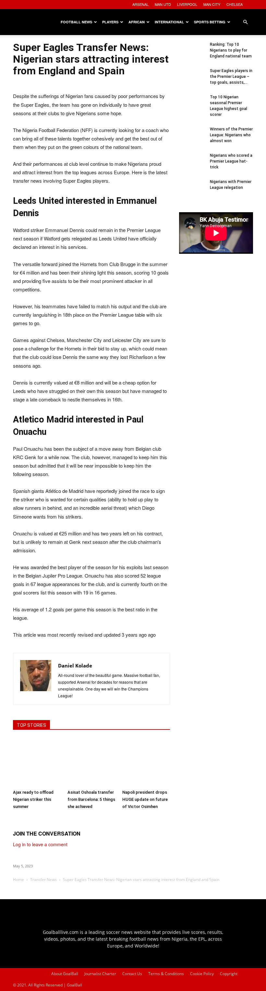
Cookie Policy (202, 973)
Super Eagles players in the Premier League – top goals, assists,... (231, 76)
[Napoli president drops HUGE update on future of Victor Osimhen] (146, 762)
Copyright (228, 973)
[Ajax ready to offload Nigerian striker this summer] (37, 762)
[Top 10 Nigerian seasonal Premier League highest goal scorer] (192, 107)
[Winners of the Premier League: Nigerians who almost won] (192, 139)
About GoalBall (64, 973)
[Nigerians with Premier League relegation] (192, 192)
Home (18, 879)
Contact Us (132, 973)
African (136, 21)
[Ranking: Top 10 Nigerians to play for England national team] (192, 54)
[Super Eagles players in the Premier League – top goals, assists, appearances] (192, 81)
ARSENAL (140, 4)
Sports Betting (209, 21)
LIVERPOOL (187, 4)
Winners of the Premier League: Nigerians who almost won (231, 135)
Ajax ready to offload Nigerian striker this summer (33, 799)
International (169, 21)
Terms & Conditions (166, 973)
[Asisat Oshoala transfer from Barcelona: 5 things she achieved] (91, 762)
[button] (245, 22)
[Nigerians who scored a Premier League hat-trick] (192, 165)
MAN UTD (163, 4)
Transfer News (43, 879)
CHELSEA (234, 4)
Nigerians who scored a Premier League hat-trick (231, 161)
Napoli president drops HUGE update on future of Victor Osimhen (145, 799)
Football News (76, 21)
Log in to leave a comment (40, 844)
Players (110, 21)
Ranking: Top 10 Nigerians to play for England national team (231, 50)
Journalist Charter (100, 973)
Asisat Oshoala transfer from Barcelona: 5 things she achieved (91, 799)
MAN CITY (211, 4)
